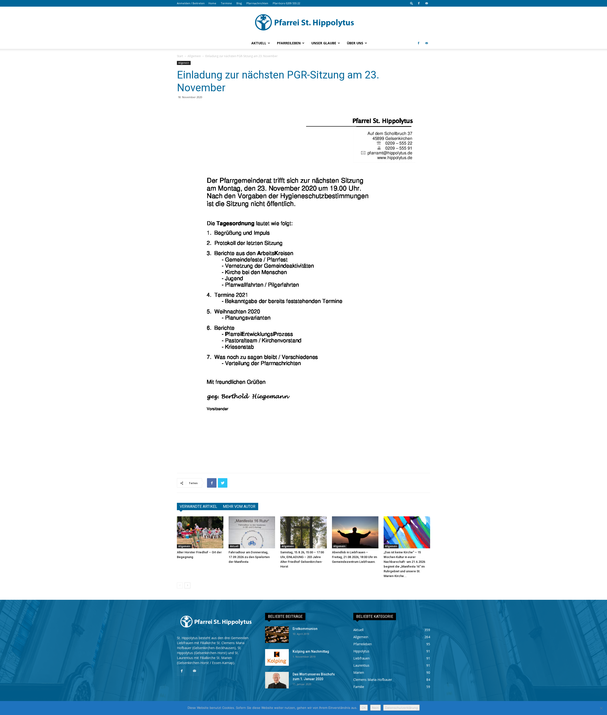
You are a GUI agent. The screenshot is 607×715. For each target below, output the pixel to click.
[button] (411, 3)
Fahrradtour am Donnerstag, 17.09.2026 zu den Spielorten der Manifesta (249, 557)
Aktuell (258, 43)
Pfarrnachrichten (257, 3)
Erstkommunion (305, 629)
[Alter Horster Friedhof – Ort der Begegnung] (200, 532)
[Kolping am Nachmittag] (277, 657)
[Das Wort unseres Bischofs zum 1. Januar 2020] (277, 680)
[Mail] (426, 3)
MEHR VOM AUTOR (239, 506)
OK (364, 708)
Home (212, 3)
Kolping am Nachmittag (311, 651)
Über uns (355, 43)
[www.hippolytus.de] (303, 22)
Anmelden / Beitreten (191, 3)
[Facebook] (418, 3)
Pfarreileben (289, 43)
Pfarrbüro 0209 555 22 (286, 3)
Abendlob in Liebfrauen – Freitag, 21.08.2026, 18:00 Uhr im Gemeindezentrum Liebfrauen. (354, 557)
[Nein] (601, 708)
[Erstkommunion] (277, 634)
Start (180, 56)
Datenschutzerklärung (401, 708)
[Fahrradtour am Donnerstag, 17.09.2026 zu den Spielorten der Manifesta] (252, 532)
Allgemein (194, 56)
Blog (239, 3)
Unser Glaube (323, 43)
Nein (375, 708)
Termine (226, 3)
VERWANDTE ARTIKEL (198, 506)
